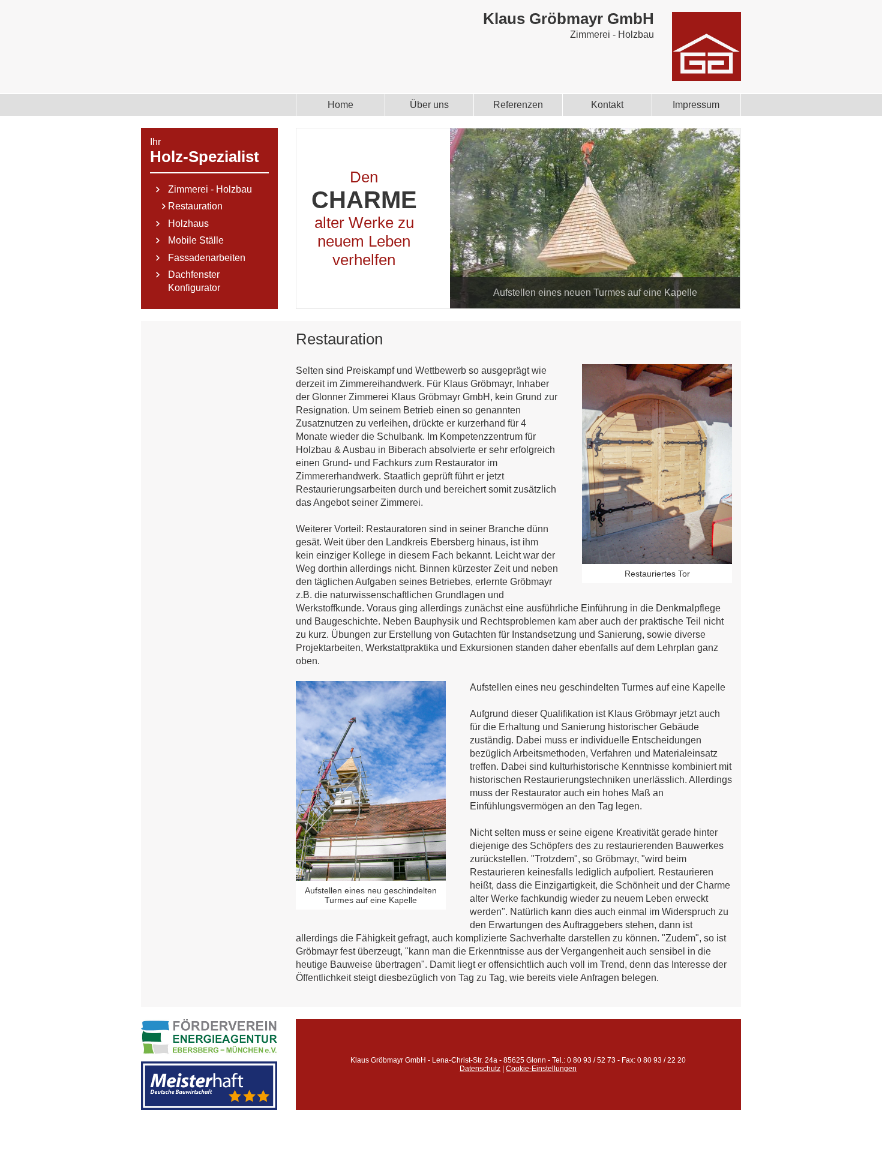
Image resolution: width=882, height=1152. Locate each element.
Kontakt (607, 105)
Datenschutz (480, 1068)
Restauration (195, 206)
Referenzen (518, 105)
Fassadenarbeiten (206, 258)
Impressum (696, 105)
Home (340, 105)
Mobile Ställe (196, 240)
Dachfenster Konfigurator (194, 281)
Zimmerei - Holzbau (210, 189)
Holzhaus (188, 223)
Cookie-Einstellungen (541, 1068)
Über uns (429, 105)
